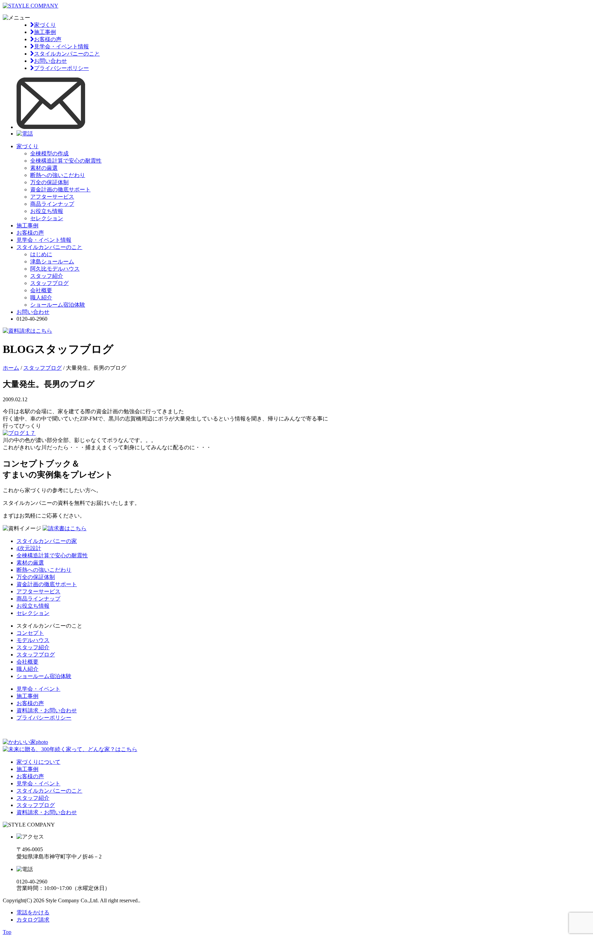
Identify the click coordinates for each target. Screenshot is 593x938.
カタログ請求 (32, 920)
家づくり (45, 25)
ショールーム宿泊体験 (57, 305)
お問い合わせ (50, 61)
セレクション (46, 218)
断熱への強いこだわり (57, 175)
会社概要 (41, 290)
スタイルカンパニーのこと (67, 54)
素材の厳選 (44, 168)
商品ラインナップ (52, 204)
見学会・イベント (38, 689)
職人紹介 (41, 297)
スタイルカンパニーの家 (46, 541)
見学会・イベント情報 (61, 46)
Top (7, 932)
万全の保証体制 (49, 182)
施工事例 (45, 32)
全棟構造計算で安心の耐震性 (66, 161)
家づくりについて (38, 762)
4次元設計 (28, 548)
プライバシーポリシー (61, 68)
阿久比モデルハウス (55, 269)
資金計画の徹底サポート (60, 189)
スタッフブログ (49, 283)
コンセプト (30, 633)
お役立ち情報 (46, 211)
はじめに (41, 254)
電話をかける (32, 912)
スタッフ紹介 (46, 276)
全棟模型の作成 (49, 153)
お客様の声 (47, 39)
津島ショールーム (52, 261)
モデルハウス (32, 640)
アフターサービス (52, 197)
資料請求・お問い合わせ (46, 710)
